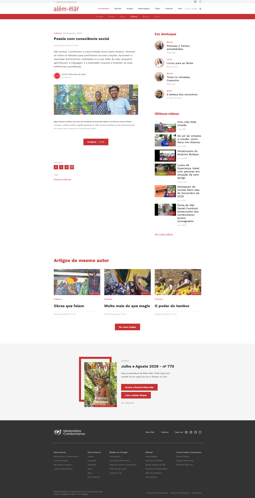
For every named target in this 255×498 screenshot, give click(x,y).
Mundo (112, 16)
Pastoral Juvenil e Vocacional (123, 465)
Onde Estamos (94, 452)
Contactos (196, 493)
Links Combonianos (63, 469)
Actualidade (103, 8)
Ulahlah (65, 494)
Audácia (164, 432)
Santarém (92, 465)
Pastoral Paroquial (117, 469)
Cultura (133, 16)
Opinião (117, 8)
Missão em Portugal (118, 452)
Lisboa (91, 456)
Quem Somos (60, 452)
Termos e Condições (179, 493)
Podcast (169, 8)
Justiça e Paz (115, 473)
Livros (157, 16)
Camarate (92, 460)
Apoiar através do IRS (155, 465)
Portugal (99, 16)
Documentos (151, 477)
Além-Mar (150, 432)
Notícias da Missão (154, 460)
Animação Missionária (119, 460)
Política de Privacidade (157, 493)
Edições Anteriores (185, 460)
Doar (180, 8)
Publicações (114, 456)
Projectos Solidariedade (156, 469)
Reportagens (144, 8)
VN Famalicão (94, 477)
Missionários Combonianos (66, 456)
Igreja (122, 16)
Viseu (90, 469)
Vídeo (157, 8)
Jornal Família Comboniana (188, 452)
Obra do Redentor (153, 473)
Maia (90, 473)
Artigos (130, 8)
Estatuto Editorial (184, 465)
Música (146, 16)
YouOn (85, 494)
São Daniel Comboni (63, 465)
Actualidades (151, 456)
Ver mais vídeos (164, 234)
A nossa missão (61, 460)
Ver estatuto (127, 402)
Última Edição (182, 456)
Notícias (149, 452)
